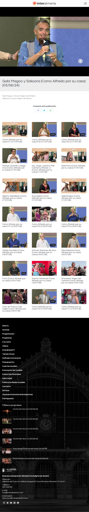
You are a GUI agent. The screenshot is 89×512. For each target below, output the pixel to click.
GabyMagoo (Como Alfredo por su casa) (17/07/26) (71, 198)
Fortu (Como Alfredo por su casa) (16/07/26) (14, 280)
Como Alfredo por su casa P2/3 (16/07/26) (42, 225)
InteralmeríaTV (8, 350)
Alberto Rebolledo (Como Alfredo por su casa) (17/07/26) (14, 198)
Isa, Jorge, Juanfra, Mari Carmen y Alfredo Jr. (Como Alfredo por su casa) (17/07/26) (43, 169)
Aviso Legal (7, 378)
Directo (5, 326)
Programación (8, 334)
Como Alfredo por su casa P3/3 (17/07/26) (42, 141)
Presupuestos (8, 362)
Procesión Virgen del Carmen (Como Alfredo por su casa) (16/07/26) (72, 281)
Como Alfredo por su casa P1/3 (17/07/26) (12, 141)
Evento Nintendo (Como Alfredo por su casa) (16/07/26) (43, 281)
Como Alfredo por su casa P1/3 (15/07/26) (71, 308)
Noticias (5, 330)
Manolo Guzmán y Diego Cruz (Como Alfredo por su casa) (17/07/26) (14, 168)
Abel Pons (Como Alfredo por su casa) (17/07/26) (73, 167)
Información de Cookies (12, 370)
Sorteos (5, 390)
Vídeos (5, 346)
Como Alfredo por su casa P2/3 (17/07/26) (71, 141)
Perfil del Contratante (11, 358)
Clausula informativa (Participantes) (17, 394)
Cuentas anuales (9, 366)
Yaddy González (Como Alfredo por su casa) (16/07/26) (13, 252)
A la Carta (6, 342)
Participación (8, 398)
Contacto (6, 386)
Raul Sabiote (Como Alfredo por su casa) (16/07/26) (71, 252)
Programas (7, 338)
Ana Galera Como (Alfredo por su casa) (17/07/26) (42, 198)
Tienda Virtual (8, 354)
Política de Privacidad (11, 374)
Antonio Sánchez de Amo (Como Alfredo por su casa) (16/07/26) (44, 252)
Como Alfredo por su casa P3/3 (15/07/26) (42, 308)
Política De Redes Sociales (13, 382)
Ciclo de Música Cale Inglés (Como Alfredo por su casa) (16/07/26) (14, 309)
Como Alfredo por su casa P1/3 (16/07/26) (12, 225)
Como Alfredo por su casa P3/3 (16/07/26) (71, 225)
